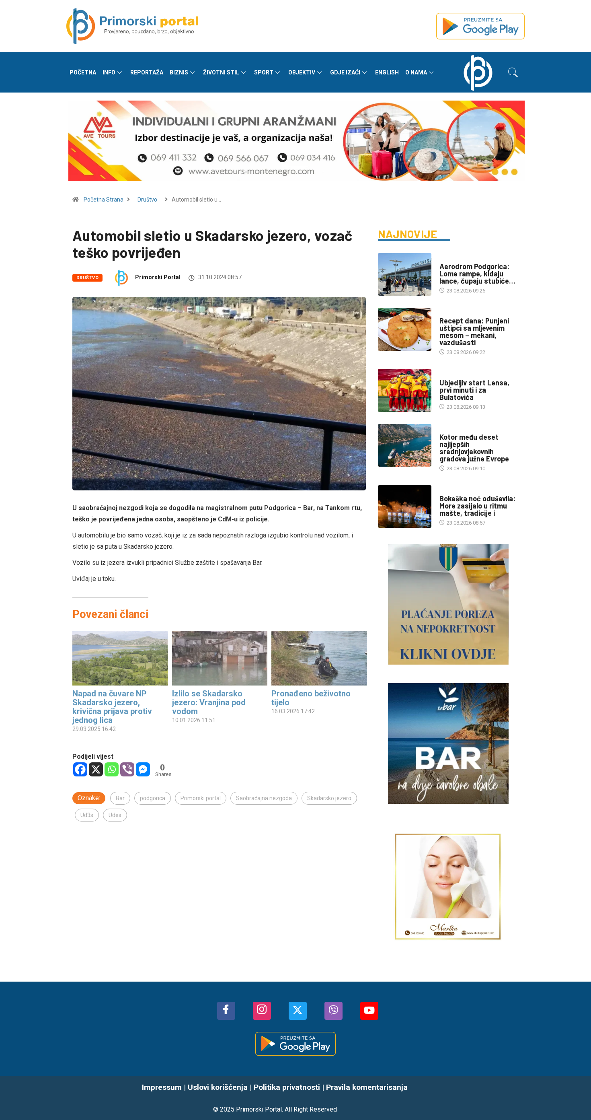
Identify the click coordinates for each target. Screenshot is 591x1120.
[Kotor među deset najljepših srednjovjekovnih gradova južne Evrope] (404, 445)
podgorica (152, 798)
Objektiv (301, 72)
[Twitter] (298, 1011)
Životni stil (221, 72)
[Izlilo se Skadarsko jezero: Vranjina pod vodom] (220, 658)
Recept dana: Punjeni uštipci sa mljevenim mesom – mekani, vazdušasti (474, 331)
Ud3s (86, 815)
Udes (115, 815)
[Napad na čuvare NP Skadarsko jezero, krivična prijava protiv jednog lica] (120, 658)
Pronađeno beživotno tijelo (311, 698)
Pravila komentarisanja (367, 1087)
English (387, 72)
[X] (96, 769)
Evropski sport (459, 374)
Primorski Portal (158, 277)
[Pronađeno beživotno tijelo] (319, 658)
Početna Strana (103, 199)
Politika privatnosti (287, 1087)
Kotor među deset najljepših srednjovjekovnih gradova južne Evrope (474, 447)
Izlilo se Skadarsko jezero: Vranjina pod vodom (209, 702)
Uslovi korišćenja (218, 1087)
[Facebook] (80, 769)
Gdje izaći (345, 72)
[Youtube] (369, 1011)
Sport (263, 72)
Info (109, 72)
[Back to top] (573, 1098)
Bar (120, 798)
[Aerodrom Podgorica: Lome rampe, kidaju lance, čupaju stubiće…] (404, 274)
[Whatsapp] (112, 769)
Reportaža (146, 72)
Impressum (162, 1087)
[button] (513, 72)
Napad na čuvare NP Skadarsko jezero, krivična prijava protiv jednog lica (112, 707)
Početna (83, 72)
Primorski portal (201, 798)
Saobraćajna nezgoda (264, 798)
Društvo (147, 199)
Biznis (179, 72)
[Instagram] (262, 1011)
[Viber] (127, 769)
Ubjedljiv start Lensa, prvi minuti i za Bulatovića (474, 389)
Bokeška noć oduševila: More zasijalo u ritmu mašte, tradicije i (477, 505)
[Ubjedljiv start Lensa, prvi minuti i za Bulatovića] (404, 390)
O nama (416, 72)
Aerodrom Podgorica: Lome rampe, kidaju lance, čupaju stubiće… (477, 273)
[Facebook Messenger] (143, 769)
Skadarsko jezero (329, 798)
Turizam (450, 429)
